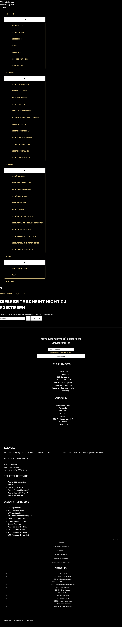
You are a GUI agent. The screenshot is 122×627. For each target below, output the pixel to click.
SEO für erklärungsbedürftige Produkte (27, 223)
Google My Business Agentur (62, 388)
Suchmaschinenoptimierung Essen (25, 117)
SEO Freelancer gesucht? (63, 419)
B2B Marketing (17, 66)
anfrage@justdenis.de (12, 467)
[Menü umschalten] (24, 19)
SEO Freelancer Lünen (20, 151)
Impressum (63, 422)
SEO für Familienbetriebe (21, 189)
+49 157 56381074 (11, 464)
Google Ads (16, 52)
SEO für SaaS (63, 573)
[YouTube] (113, 540)
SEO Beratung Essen (19, 91)
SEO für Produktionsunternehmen (25, 243)
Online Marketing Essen (21, 111)
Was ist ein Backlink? (16, 496)
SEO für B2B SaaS (18, 176)
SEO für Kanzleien (19, 203)
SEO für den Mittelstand (21, 183)
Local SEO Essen (18, 104)
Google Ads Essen (19, 124)
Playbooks (16, 275)
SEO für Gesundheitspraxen (22, 249)
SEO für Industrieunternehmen (24, 236)
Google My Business (20, 59)
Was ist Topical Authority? (18, 493)
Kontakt (63, 413)
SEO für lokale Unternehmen (23, 216)
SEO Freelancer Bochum (21, 131)
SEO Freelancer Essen (20, 84)
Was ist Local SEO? (15, 487)
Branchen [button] (9, 164)
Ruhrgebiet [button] (10, 72)
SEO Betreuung (18, 39)
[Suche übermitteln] (28, 318)
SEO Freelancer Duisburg (21, 144)
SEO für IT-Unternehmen (21, 229)
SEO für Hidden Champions (22, 196)
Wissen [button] (8, 256)
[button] (15, 14)
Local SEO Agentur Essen (18, 519)
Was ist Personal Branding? (18, 490)
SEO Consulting (63, 391)
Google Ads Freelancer (63, 385)
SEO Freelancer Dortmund (22, 137)
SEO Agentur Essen (19, 97)
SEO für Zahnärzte (19, 209)
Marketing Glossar (19, 268)
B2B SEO (15, 45)
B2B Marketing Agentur (63, 382)
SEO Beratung (17, 25)
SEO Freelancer (18, 32)
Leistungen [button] (10, 14)
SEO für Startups (63, 593)
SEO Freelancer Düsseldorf (18, 535)
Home (2, 293)
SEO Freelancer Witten (21, 157)
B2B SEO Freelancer (63, 380)
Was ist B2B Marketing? (17, 482)
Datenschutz (63, 424)
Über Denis (10, 282)
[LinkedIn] (1, 288)
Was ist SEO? (13, 485)
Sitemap (63, 416)
